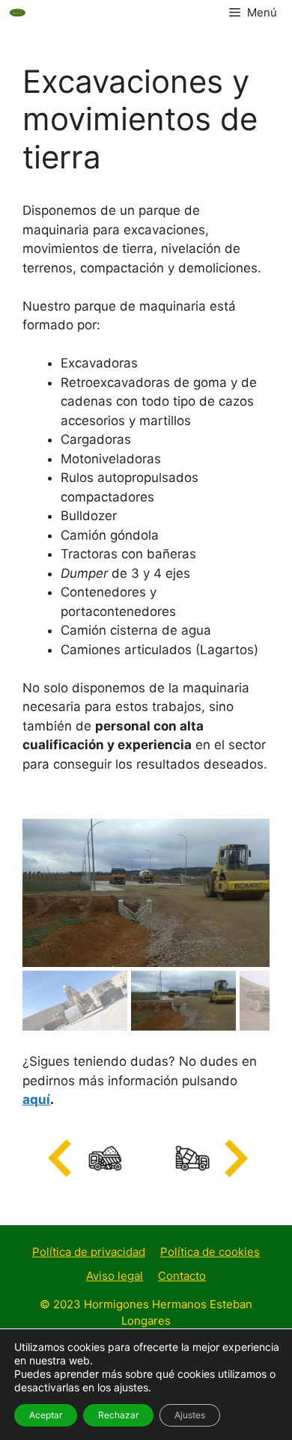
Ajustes (189, 1415)
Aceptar (45, 1415)
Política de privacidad (88, 1252)
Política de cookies (210, 1252)
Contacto (182, 1276)
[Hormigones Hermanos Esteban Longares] (17, 12)
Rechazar (118, 1415)
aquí (36, 1099)
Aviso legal (114, 1276)
